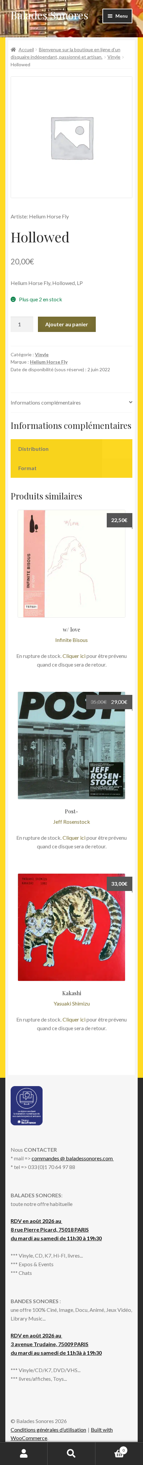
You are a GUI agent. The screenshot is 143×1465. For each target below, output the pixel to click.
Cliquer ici (74, 656)
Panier (110, 1448)
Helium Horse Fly (49, 362)
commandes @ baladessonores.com (73, 1158)
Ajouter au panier (66, 324)
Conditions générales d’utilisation (48, 1429)
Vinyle (113, 57)
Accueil (26, 49)
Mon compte (24, 1453)
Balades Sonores (49, 15)
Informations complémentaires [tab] (46, 402)
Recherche (71, 1453)
